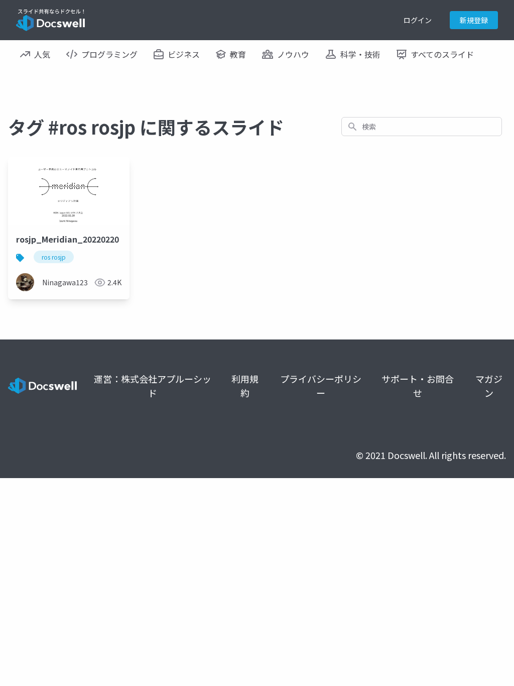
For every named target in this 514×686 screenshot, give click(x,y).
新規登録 (474, 20)
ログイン (418, 20)
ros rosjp (54, 257)
